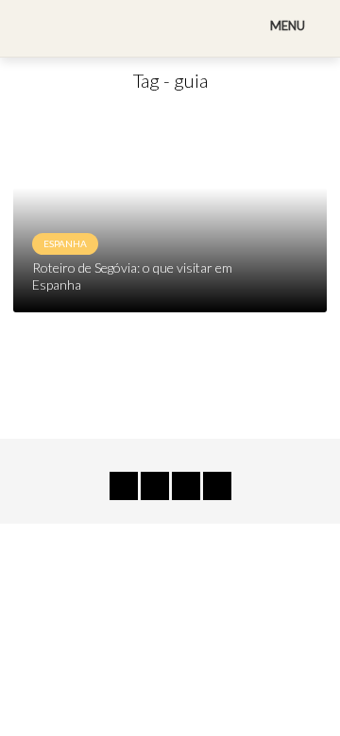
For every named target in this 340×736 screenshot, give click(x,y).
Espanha (65, 243)
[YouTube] (155, 486)
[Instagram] (186, 486)
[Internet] (217, 486)
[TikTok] (124, 486)
